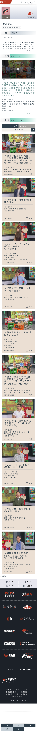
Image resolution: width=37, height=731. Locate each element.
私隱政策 (10, 694)
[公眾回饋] (24, 586)
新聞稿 (9, 690)
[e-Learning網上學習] (27, 619)
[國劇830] (9, 619)
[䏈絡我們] (7, 585)
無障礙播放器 (23, 694)
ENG (25, 2)
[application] (18, 69)
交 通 (11, 582)
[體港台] (27, 594)
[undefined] (21, 2)
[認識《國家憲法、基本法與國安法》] (27, 643)
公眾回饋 (29, 586)
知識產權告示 (11, 692)
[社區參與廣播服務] (27, 631)
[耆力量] (9, 656)
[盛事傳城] (27, 656)
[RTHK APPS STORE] (9, 668)
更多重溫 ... (3, 576)
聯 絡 (11, 585)
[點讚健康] (9, 607)
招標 (26, 690)
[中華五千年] (9, 680)
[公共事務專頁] (9, 631)
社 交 (29, 582)
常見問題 (25, 692)
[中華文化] (9, 643)
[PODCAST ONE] (27, 668)
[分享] (25, 582)
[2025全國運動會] (9, 594)
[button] (18, 69)
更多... (30, 50)
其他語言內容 (17, 696)
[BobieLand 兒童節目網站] (27, 607)
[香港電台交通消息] (7, 582)
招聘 (18, 690)
